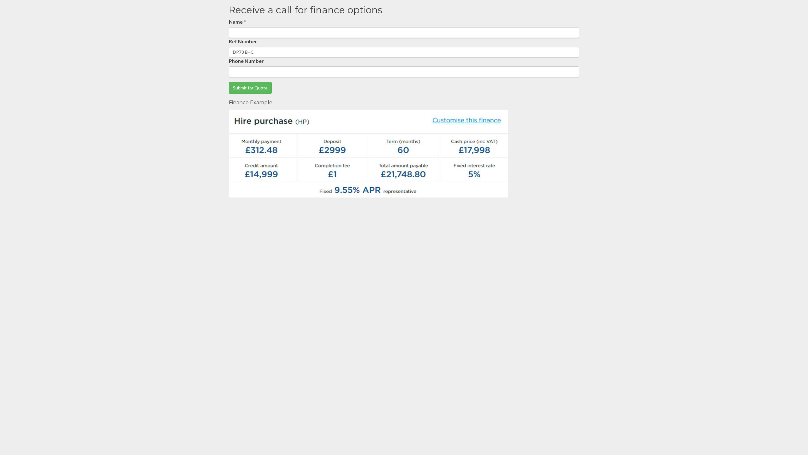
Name (237, 22)
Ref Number (243, 41)
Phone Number (246, 61)
